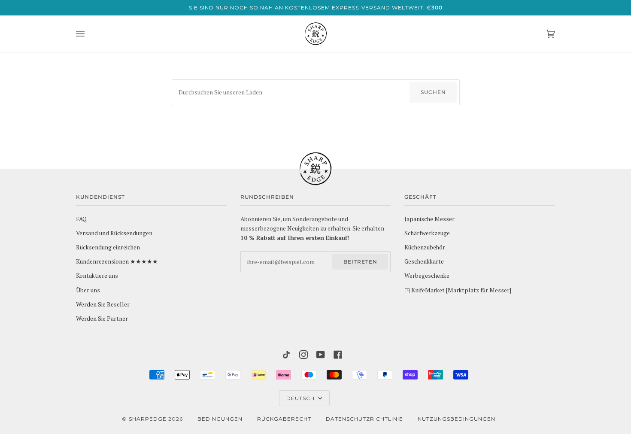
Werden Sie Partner (102, 318)
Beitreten (360, 261)
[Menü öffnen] (89, 33)
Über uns (88, 290)
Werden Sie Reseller (103, 304)
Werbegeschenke (426, 275)
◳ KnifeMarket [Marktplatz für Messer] (457, 290)
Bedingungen (220, 419)
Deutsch (301, 398)
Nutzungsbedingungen (456, 419)
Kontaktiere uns (97, 275)
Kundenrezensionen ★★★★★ (117, 261)
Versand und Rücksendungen (114, 233)
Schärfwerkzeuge (427, 233)
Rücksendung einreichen (108, 247)
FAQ (81, 219)
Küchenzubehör (424, 247)
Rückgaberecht (284, 419)
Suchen (433, 92)
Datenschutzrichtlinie (364, 419)
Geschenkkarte (424, 261)
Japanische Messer (429, 219)
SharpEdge (148, 419)
